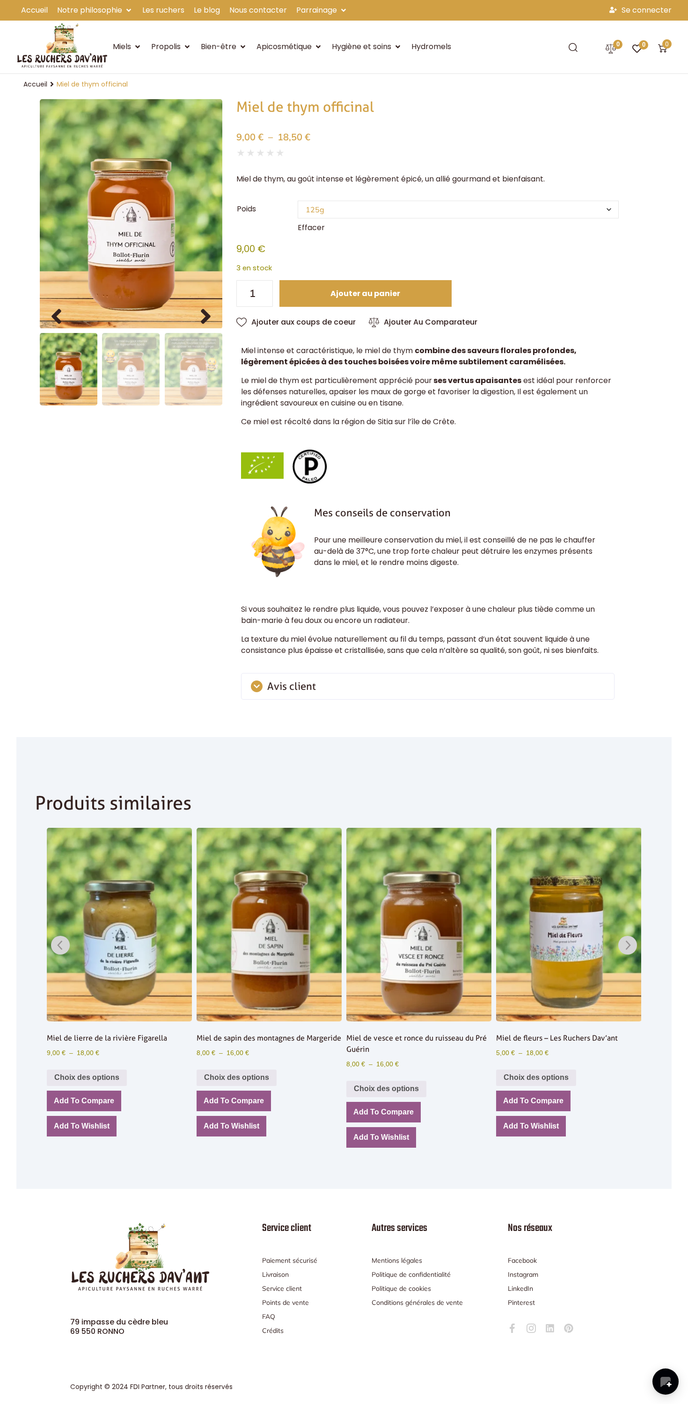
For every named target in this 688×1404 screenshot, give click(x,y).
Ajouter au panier (365, 293)
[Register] (614, 10)
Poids (246, 208)
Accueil (35, 84)
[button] (95, 10)
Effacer (311, 227)
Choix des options (86, 1077)
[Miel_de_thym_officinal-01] (131, 214)
